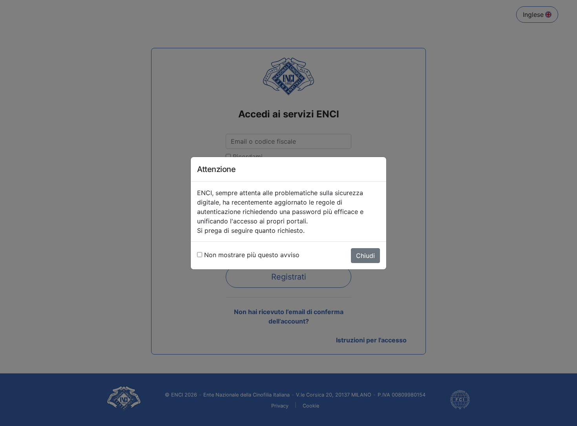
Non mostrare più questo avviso (251, 255)
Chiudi (365, 256)
